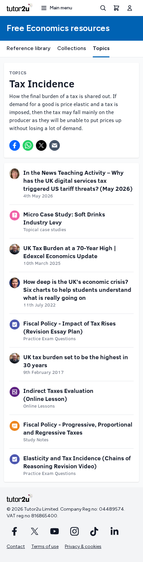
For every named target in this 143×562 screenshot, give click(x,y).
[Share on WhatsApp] (28, 145)
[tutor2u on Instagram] (74, 531)
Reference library (29, 48)
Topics (101, 48)
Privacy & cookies (83, 546)
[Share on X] (41, 145)
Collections (71, 48)
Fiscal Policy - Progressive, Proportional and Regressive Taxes (77, 428)
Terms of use (45, 546)
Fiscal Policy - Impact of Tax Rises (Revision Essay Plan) (69, 327)
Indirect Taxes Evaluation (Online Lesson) (58, 395)
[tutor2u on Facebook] (15, 531)
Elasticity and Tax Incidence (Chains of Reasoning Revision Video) (77, 462)
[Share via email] (54, 145)
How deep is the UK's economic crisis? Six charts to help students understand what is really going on (77, 289)
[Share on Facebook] (14, 145)
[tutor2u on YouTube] (55, 531)
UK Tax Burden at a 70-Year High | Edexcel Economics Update (69, 252)
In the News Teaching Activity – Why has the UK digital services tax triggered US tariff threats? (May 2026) (78, 180)
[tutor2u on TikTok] (94, 531)
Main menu (61, 8)
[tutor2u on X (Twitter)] (35, 531)
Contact (16, 546)
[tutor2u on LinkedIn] (114, 531)
